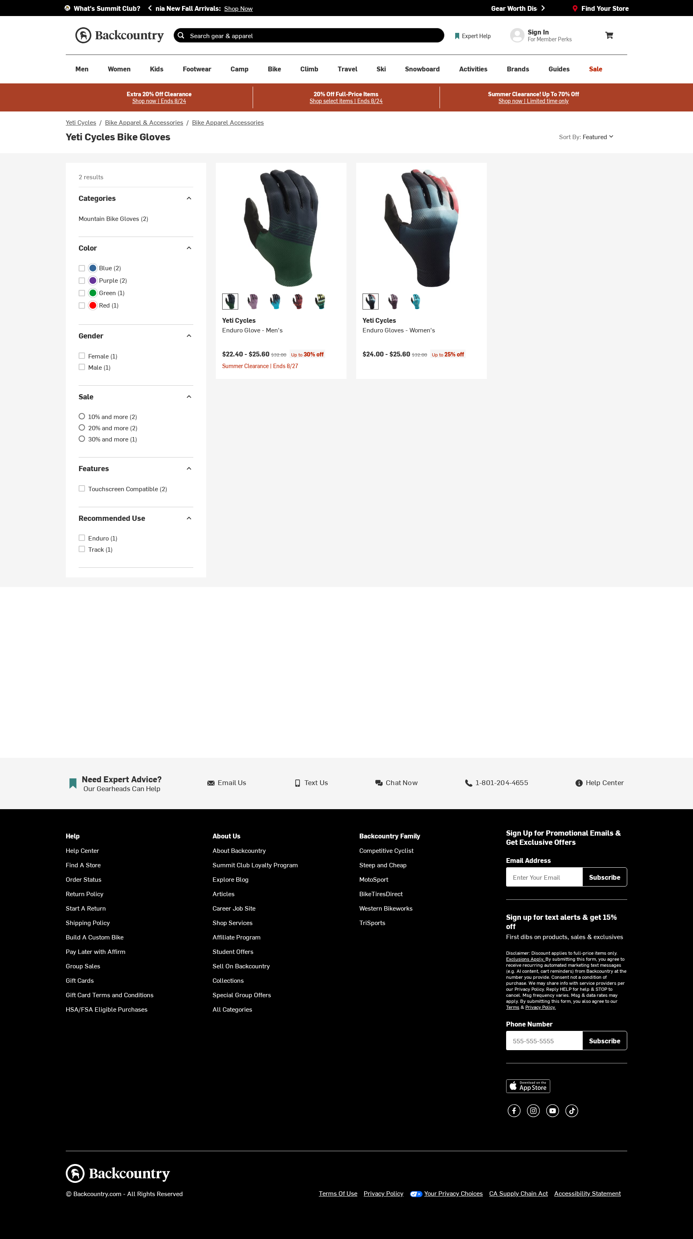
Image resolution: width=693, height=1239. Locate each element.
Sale (86, 396)
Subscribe (604, 877)
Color (88, 248)
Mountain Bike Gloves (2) (113, 218)
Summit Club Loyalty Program (255, 864)
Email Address (528, 860)
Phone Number (529, 1024)
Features (94, 468)
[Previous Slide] (150, 8)
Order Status (83, 879)
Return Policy (84, 893)
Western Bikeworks (386, 908)
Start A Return (86, 908)
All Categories (232, 1009)
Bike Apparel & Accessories (144, 122)
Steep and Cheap (383, 864)
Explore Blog (231, 879)
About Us (227, 836)
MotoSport (373, 879)
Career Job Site (234, 908)
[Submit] (181, 35)
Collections (228, 980)
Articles (224, 893)
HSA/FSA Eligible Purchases (107, 1009)
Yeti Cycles (81, 122)
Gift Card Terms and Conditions (110, 994)
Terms (512, 1007)
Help (73, 836)
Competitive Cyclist (386, 850)
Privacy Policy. (540, 1007)
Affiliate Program (237, 937)
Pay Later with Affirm (96, 951)
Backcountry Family (389, 836)
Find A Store (83, 864)
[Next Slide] (543, 8)
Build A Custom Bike (95, 937)
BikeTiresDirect (381, 893)
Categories (97, 198)
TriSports (372, 922)
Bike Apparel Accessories (228, 122)
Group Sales (83, 966)
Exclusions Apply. (525, 959)
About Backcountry (239, 850)
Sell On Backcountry (241, 966)
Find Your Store (605, 8)
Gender (91, 335)
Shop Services (233, 922)
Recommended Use (112, 518)
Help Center (82, 850)
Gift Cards (80, 980)
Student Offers (233, 951)
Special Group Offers (242, 994)
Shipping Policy (88, 922)
